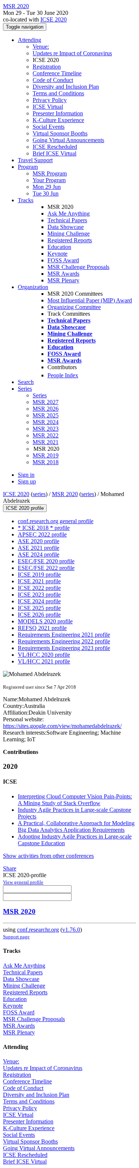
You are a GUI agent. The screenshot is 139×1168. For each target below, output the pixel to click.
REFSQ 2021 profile (42, 628)
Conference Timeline (57, 73)
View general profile (23, 882)
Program (28, 167)
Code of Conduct (53, 80)
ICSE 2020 (53, 19)
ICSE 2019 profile (39, 574)
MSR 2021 (46, 442)
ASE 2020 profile (38, 541)
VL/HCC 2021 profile (44, 661)
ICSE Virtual (48, 107)
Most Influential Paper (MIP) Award (89, 300)
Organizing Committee (74, 307)
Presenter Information (58, 113)
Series (40, 395)
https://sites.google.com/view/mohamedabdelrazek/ (62, 726)
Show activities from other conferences (48, 856)
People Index (62, 375)
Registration (47, 66)
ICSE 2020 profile (25, 508)
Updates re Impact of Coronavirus (72, 53)
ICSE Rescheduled (55, 147)
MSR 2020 (65, 494)
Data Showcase (65, 227)
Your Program (49, 180)
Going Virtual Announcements (68, 140)
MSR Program (50, 173)
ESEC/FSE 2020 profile (46, 561)
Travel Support (35, 160)
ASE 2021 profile (38, 548)
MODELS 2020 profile (45, 621)
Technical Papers (67, 220)
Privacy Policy (50, 100)
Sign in (26, 475)
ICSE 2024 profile (39, 601)
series (39, 494)
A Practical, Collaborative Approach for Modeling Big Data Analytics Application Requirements (76, 826)
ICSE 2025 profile (39, 608)
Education (59, 247)
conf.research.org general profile (55, 521)
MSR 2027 (46, 402)
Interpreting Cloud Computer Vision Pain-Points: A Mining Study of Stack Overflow (75, 799)
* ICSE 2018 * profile (44, 528)
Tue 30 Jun (46, 193)
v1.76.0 (71, 929)
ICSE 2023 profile (39, 594)
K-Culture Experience (58, 120)
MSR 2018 (46, 462)
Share (9, 868)
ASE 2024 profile (38, 554)
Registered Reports (69, 240)
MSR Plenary (63, 280)
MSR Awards (63, 273)
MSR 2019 (46, 455)
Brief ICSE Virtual (54, 153)
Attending (29, 40)
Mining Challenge (68, 233)
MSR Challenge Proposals (78, 267)
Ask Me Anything (68, 213)
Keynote (57, 253)
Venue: (41, 46)
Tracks (25, 200)
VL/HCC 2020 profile (44, 655)
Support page (16, 936)
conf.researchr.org (38, 929)
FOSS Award (63, 260)
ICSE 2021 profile (39, 581)
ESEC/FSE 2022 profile (46, 568)
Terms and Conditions (58, 93)
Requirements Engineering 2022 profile (64, 641)
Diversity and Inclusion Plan (66, 86)
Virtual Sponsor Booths (60, 133)
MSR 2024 (46, 422)
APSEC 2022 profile (42, 534)
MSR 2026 (46, 409)
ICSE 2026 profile (39, 614)
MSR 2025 (46, 415)
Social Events (48, 127)
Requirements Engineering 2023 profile (64, 648)
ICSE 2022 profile (39, 588)
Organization (33, 287)
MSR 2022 (46, 435)
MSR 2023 (46, 429)
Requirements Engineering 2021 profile (64, 634)
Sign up (27, 481)
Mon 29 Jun (47, 187)
